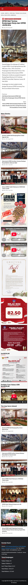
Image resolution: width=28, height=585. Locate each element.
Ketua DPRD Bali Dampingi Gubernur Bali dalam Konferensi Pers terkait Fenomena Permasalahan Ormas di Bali (14, 104)
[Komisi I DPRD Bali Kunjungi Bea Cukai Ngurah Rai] (14, 125)
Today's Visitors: (6, 563)
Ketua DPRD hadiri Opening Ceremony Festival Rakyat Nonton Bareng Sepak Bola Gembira (13, 530)
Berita (6, 18)
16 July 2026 (9, 533)
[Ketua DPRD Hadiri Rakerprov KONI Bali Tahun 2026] (14, 176)
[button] (2, 8)
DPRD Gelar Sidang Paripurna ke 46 (11, 504)
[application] (14, 396)
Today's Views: (5, 560)
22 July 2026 (10, 190)
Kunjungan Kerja (17, 18)
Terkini (7, 131)
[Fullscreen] (25, 402)
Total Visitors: (5, 571)
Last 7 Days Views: (6, 566)
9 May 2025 (10, 27)
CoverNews (22, 580)
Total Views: (5, 568)
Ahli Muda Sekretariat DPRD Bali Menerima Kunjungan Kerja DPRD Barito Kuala (13, 97)
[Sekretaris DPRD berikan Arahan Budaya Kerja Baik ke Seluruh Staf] (14, 150)
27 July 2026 (9, 164)
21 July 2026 (9, 506)
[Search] (25, 8)
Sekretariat (8, 157)
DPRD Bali (11, 18)
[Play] (3, 402)
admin (4, 27)
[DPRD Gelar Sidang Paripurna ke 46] (14, 493)
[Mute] (23, 402)
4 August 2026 (10, 139)
